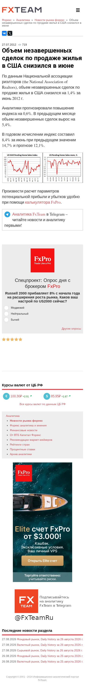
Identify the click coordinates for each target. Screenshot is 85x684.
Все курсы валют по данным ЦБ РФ (43, 404)
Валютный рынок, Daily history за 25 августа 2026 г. (50, 661)
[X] (10, 33)
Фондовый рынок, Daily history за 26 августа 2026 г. (50, 639)
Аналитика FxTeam (28, 214)
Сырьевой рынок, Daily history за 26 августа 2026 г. (50, 650)
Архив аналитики (21, 454)
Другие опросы (71, 328)
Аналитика (13, 415)
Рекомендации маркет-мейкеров (31, 439)
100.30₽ (14, 396)
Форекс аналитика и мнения (28, 425)
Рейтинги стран (20, 444)
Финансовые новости (23, 430)
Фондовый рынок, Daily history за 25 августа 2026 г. (50, 656)
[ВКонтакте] (4, 33)
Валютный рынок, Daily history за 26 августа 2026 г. (50, 644)
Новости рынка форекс (26, 420)
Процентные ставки (22, 449)
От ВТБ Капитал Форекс (25, 435)
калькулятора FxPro (43, 202)
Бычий (15, 319)
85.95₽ (53, 396)
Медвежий (17, 307)
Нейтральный (19, 313)
